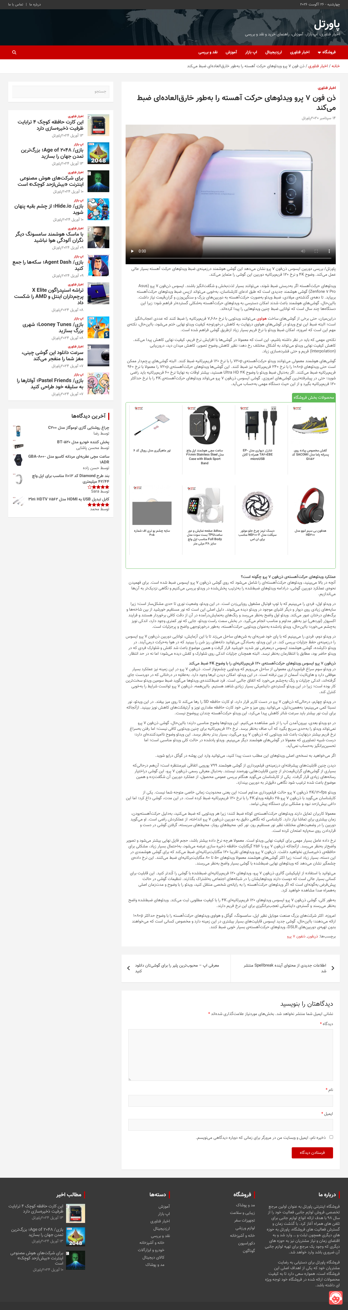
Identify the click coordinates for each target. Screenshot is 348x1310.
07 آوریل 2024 (72, 366)
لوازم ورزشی (245, 1228)
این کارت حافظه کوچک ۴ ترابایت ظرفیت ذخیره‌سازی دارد (50, 125)
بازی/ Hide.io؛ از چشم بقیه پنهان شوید (48, 209)
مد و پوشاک (245, 1205)
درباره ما (35, 4)
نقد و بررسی (207, 52)
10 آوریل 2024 (72, 192)
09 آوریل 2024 (72, 248)
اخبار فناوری (300, 52)
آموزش (231, 52)
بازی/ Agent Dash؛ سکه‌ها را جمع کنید (48, 266)
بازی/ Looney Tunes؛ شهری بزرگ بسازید (53, 328)
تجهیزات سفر (244, 1220)
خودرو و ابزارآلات (151, 1250)
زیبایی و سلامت (242, 1213)
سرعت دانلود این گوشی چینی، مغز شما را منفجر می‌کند (52, 356)
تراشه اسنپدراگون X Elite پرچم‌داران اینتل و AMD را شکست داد (48, 297)
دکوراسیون (246, 1243)
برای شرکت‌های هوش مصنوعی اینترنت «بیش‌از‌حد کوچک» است (50, 181)
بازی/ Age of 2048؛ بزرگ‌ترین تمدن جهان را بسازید (52, 153)
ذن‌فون (312, 937)
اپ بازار (251, 52)
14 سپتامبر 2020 (323, 118)
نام (329, 1090)
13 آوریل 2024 (72, 136)
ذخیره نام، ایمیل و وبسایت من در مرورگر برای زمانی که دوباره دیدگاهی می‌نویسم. (261, 1138)
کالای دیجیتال (153, 1257)
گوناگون (249, 1251)
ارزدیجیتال (273, 52)
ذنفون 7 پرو (296, 937)
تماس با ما (15, 4)
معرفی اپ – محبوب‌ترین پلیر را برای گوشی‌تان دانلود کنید (177, 968)
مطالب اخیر (68, 1195)
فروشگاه (329, 52)
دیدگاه (326, 1024)
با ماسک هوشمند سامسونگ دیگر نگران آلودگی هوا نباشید (49, 237)
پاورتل (327, 24)
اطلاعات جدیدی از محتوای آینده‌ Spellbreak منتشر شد (285, 968)
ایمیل (327, 1114)
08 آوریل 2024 (72, 310)
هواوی (262, 319)
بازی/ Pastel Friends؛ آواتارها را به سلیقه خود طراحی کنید (50, 384)
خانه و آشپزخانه (242, 1236)
